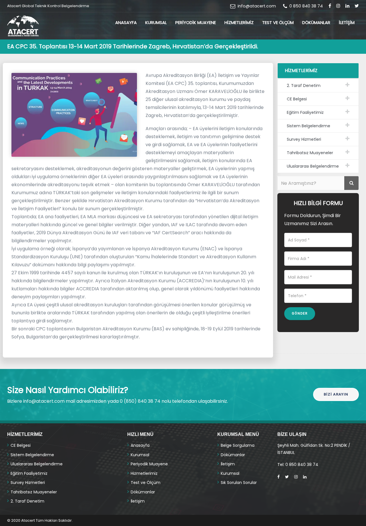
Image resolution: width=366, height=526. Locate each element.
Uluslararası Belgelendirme (313, 166)
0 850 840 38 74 (306, 6)
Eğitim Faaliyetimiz (305, 112)
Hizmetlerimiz (239, 22)
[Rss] (357, 6)
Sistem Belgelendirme (308, 126)
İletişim (347, 22)
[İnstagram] (338, 6)
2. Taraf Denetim (304, 85)
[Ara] (351, 183)
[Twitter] (287, 477)
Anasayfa (126, 22)
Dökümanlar (316, 22)
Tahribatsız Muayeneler (310, 153)
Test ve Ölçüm (278, 22)
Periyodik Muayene (195, 22)
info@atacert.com (257, 6)
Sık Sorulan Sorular (239, 482)
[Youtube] (347, 6)
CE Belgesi (297, 99)
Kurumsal (156, 22)
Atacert (28, 520)
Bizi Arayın (336, 394)
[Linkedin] (305, 477)
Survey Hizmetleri (304, 139)
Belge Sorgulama (237, 445)
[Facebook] (330, 6)
